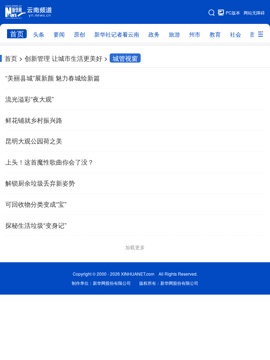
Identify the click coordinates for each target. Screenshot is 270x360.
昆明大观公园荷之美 (33, 140)
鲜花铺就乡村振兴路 (33, 119)
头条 (38, 34)
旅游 (174, 34)
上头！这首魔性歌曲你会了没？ (49, 161)
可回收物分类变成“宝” (35, 203)
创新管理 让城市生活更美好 (63, 58)
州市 (194, 34)
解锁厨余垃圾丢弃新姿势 (40, 182)
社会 (235, 34)
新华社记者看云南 (116, 34)
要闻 (59, 34)
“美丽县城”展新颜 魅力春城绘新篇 (52, 77)
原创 (79, 34)
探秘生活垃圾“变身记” (35, 225)
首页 (17, 33)
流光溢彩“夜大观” (29, 98)
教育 (215, 34)
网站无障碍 (254, 12)
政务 (154, 34)
